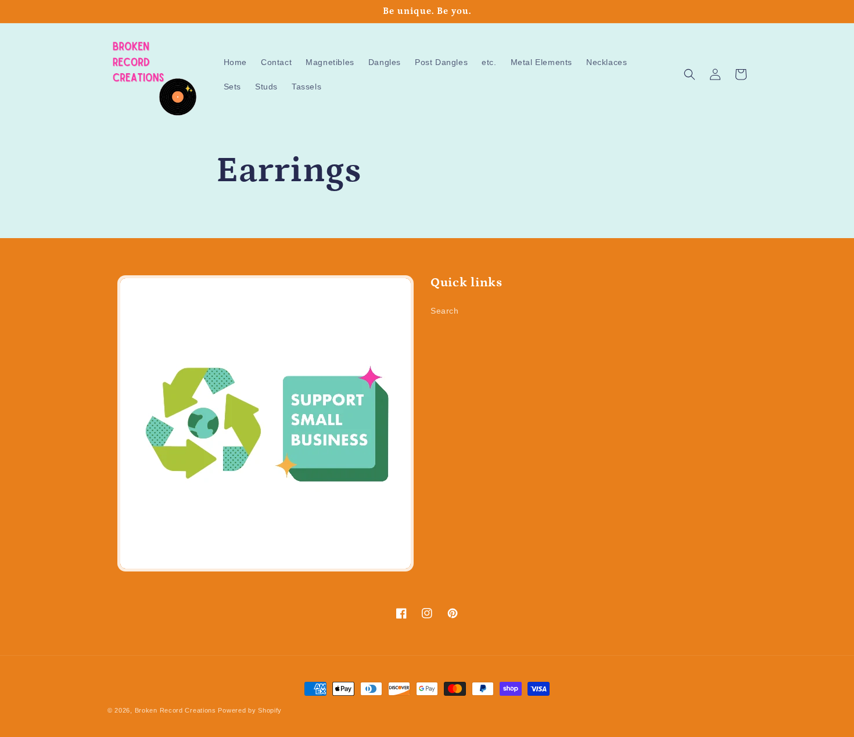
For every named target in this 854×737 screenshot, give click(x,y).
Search (444, 310)
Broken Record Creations (175, 710)
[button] (689, 74)
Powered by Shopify (250, 710)
